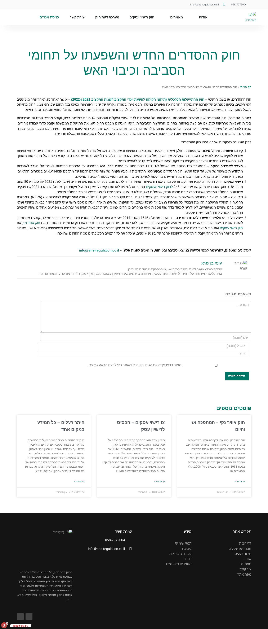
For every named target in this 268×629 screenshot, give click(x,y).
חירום (187, 559)
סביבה (187, 548)
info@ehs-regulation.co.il (99, 250)
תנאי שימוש (183, 543)
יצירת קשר (78, 17)
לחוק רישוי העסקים (159, 187)
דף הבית (245, 87)
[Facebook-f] (29, 4)
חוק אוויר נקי (31, 223)
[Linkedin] (19, 4)
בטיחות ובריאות (180, 553)
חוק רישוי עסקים (141, 17)
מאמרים (176, 17)
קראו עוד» (239, 481)
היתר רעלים (243, 553)
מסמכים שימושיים (179, 564)
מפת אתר (244, 574)
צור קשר (245, 569)
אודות (203, 17)
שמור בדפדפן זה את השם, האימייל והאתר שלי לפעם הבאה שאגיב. (135, 365)
